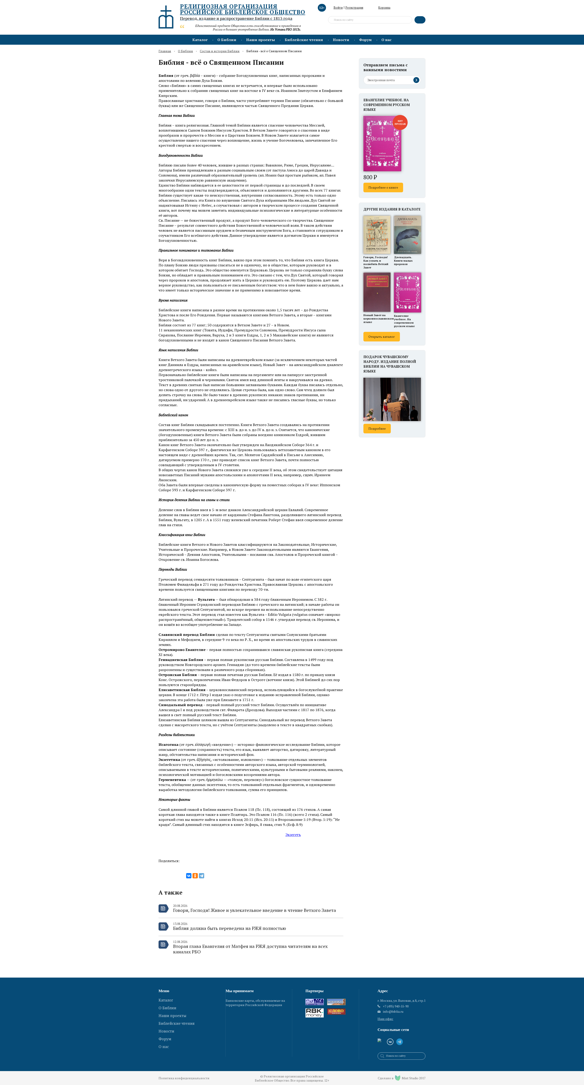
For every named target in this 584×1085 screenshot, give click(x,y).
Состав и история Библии (220, 51)
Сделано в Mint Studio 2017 (401, 1078)
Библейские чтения (304, 39)
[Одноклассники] (195, 875)
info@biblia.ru (393, 1011)
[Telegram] (201, 875)
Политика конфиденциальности (184, 1078)
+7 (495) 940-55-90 (396, 1006)
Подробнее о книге (383, 187)
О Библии (226, 39)
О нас (386, 39)
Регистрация (354, 7)
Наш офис (385, 1019)
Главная (165, 51)
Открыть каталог (381, 336)
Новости (341, 39)
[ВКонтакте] (188, 875)
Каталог (200, 39)
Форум (365, 39)
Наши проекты (260, 39)
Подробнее (377, 428)
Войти (338, 7)
